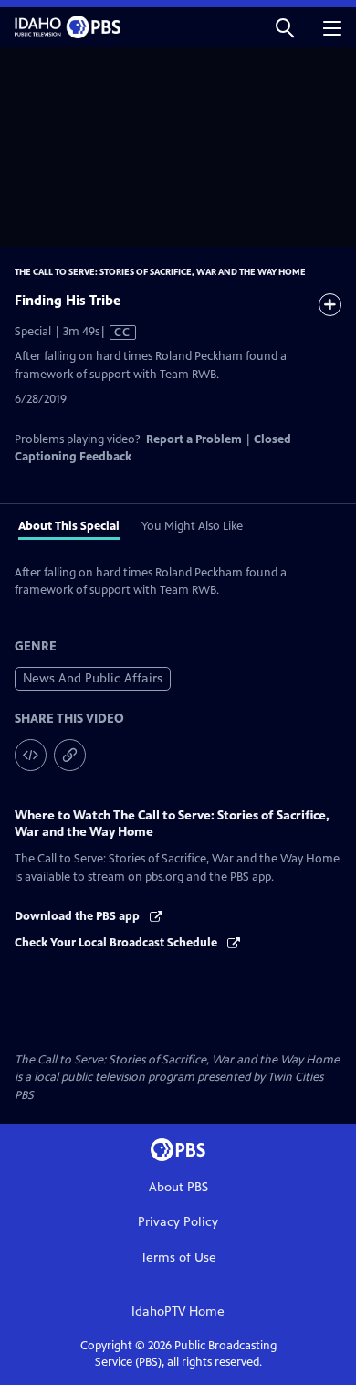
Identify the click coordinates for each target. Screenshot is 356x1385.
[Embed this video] (31, 755)
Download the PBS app (78, 916)
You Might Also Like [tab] (192, 526)
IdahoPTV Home (178, 1311)
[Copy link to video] (70, 755)
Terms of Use (178, 1257)
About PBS (178, 1187)
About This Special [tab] (69, 526)
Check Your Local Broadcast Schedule (117, 943)
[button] (285, 27)
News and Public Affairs (92, 678)
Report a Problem (194, 439)
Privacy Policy (178, 1222)
